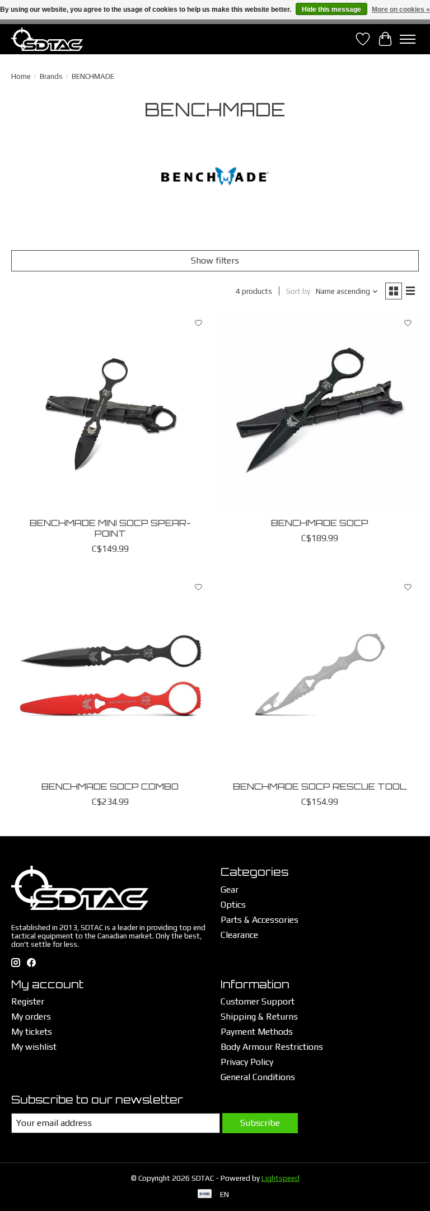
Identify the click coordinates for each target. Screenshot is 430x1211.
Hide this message (331, 9)
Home (21, 76)
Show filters (215, 260)
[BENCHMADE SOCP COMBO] (110, 675)
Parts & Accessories (259, 919)
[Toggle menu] (407, 39)
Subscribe (260, 1123)
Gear (230, 889)
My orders (31, 1016)
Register (27, 1001)
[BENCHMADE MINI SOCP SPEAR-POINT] (110, 412)
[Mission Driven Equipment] (47, 38)
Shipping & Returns (259, 1016)
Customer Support (258, 1001)
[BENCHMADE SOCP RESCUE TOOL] (320, 675)
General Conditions (258, 1077)
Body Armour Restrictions (272, 1046)
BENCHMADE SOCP (319, 522)
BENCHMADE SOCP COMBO (110, 786)
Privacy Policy (247, 1062)
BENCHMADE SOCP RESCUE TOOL (319, 786)
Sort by (298, 291)
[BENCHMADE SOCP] (320, 412)
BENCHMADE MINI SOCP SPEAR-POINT (110, 528)
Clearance (239, 935)
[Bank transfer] (205, 1194)
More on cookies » (401, 9)
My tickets (31, 1031)
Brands (51, 76)
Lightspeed (280, 1178)
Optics (233, 904)
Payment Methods (257, 1031)
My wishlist (34, 1046)
